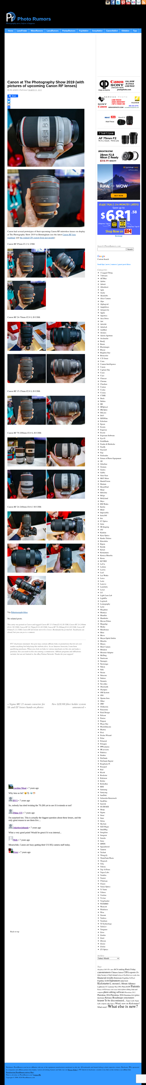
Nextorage (104, 664)
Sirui (102, 818)
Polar (102, 738)
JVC (101, 529)
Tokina (103, 866)
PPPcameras (104, 746)
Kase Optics (104, 535)
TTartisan (104, 881)
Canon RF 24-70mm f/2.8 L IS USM (33, 627)
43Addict (125, 31)
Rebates (108, 997)
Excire (102, 432)
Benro (102, 344)
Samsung (103, 789)
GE (101, 461)
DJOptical (104, 407)
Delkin (103, 401)
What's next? (102, 1007)
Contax (103, 387)
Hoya (102, 501)
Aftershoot (104, 287)
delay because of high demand (107, 975)
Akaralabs (104, 295)
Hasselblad (104, 487)
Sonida (103, 838)
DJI (101, 404)
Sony (102, 841)
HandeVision (105, 481)
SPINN (102, 843)
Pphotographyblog (19, 612)
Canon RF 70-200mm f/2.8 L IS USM (62, 627)
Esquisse (103, 429)
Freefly (103, 447)
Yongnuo (103, 929)
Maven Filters (105, 621)
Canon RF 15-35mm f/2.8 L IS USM (54, 624)
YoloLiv (103, 926)
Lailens (103, 566)
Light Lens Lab (106, 595)
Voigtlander (104, 901)
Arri (101, 321)
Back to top (14, 860)
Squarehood (105, 846)
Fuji (101, 452)
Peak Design (105, 712)
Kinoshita (104, 541)
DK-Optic (104, 409)
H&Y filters (104, 478)
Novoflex (103, 684)
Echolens (103, 421)
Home (10, 31)
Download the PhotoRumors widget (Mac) (20, 1072)
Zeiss (102, 932)
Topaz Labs (104, 872)
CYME (103, 395)
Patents (135, 986)
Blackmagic (105, 347)
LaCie (102, 564)
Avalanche (104, 338)
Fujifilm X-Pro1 (128, 978)
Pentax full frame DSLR (114, 989)
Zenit (102, 938)
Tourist (103, 878)
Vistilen (103, 895)
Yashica (103, 918)
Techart (103, 852)
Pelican (103, 715)
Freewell (103, 449)
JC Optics (104, 521)
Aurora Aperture (106, 335)
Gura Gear (104, 475)
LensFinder (22, 31)
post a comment (29, 632)
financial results (105, 977)
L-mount (114, 983)
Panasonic (104, 709)
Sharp (102, 809)
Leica (102, 578)
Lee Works (104, 575)
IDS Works (104, 504)
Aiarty (102, 292)
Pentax (103, 718)
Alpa (102, 301)
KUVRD (103, 561)
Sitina (102, 821)
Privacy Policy (72, 1070)
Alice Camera (105, 298)
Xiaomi (103, 915)
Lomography (105, 604)
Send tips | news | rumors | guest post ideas (114, 264)
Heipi (102, 489)
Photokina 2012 (130, 992)
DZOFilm (104, 418)
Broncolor (104, 355)
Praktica (103, 752)
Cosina (103, 392)
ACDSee (103, 278)
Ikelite (102, 507)
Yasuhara (103, 921)
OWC (102, 704)
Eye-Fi (102, 438)
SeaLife (103, 803)
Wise (102, 912)
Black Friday (130, 969)
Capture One (105, 369)
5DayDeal (100, 970)
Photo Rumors (34, 19)
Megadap (104, 624)
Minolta (103, 641)
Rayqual (103, 766)
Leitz (102, 581)
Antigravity (104, 310)
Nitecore (103, 675)
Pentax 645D (101, 989)
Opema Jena (105, 698)
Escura (102, 427)
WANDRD (104, 903)
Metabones (104, 629)
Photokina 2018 (129, 995)
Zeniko (103, 935)
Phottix (103, 729)
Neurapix (103, 661)
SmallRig (104, 829)
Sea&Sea (103, 801)
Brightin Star (105, 352)
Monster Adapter (106, 652)
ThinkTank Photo (107, 858)
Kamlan (103, 532)
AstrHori (103, 329)
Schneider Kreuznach (108, 798)
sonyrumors (129, 997)
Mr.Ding (103, 655)
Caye (102, 375)
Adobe (102, 281)
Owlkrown (104, 706)
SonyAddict (97, 31)
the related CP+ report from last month (37, 237)
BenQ (102, 341)
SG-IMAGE (104, 806)
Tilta (102, 863)
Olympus (103, 689)
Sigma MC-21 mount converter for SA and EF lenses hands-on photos (26, 705)
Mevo (102, 635)
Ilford (102, 509)
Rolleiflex (104, 783)
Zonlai (102, 946)
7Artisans (104, 275)
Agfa (102, 290)
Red (101, 769)
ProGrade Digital (106, 761)
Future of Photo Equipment (110, 458)
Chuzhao (103, 384)
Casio (102, 372)
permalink (68, 629)
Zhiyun (103, 941)
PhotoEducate (105, 726)
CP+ (137, 972)
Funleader (104, 455)
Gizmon (103, 467)
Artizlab (103, 324)
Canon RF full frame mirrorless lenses (37, 629)
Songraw (103, 835)
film (138, 975)
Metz (102, 632)
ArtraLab (103, 327)
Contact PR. (37, 1075)
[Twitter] (46, 101)
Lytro (102, 606)
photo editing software (113, 992)
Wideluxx (104, 909)
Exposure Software (107, 435)
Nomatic (103, 681)
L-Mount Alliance (127, 983)
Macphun (104, 609)
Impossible (104, 512)
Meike (102, 626)
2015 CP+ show (109, 970)
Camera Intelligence (108, 364)
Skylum (103, 823)
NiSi (102, 669)
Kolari (102, 549)
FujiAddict (83, 31)
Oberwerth (104, 686)
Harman (103, 484)
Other (102, 701)
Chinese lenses (117, 972)
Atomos (103, 332)
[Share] (46, 107)
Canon (29, 624)
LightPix (103, 598)
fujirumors (114, 980)
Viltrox (103, 892)
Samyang (103, 792)
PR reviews (104, 749)
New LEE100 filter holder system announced (69, 705)
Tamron (103, 849)
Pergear (103, 721)
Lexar (102, 589)
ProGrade (103, 758)
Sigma (102, 812)
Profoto (103, 755)
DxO (102, 415)
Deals (102, 398)
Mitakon (103, 649)
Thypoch (103, 861)
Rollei (102, 781)
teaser (100, 1000)
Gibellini (103, 464)
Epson (102, 424)
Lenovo (103, 584)
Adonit (103, 284)
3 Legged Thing (106, 272)
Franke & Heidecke (107, 444)
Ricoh (102, 772)
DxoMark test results (130, 975)
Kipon (102, 544)
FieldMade (104, 441)
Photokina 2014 (103, 994)
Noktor (103, 678)
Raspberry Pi (105, 763)
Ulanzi (102, 883)
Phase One (104, 724)
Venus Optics (105, 886)
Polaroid (103, 741)
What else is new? (123, 1006)
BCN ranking (119, 969)
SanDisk (103, 795)
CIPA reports (129, 972)
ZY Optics (104, 949)
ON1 (102, 695)
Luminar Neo (113, 986)
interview (124, 980)
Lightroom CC (102, 986)
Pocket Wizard (105, 735)
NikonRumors (37, 31)
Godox (103, 469)
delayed (120, 975)
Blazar (102, 349)
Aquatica (103, 315)
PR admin (14, 90)
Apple (102, 312)
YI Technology (106, 923)
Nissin (102, 672)
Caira (102, 361)
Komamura (104, 552)
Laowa (102, 569)
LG (101, 592)
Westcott (103, 906)
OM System (104, 692)
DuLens (103, 412)
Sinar (102, 815)
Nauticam (104, 658)
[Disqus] (46, 747)
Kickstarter (103, 983)
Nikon (102, 666)
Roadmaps (117, 997)
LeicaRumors (52, 31)
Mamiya (103, 612)
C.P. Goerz (104, 358)
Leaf (102, 572)
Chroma (103, 381)
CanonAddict (112, 31)
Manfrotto (104, 618)
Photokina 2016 (117, 995)
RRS (102, 786)
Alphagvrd (104, 304)
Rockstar (103, 775)
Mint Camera (105, 646)
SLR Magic (104, 826)
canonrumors (104, 972)
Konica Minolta (106, 555)
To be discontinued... (115, 1000)
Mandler (103, 615)
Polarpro (103, 744)
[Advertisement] (46, 57)
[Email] (46, 104)
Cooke (102, 389)
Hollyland (104, 498)
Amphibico (104, 307)
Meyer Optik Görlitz (108, 638)
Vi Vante (103, 889)
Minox (103, 644)
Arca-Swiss (104, 318)
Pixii (102, 732)
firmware (118, 977)
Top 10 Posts (105, 869)
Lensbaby (104, 586)
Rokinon (103, 778)
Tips (135, 31)
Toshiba (103, 875)
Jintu (102, 524)
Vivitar (103, 898)
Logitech (103, 601)
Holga (102, 495)
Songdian (104, 832)
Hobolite (103, 492)
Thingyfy (104, 855)
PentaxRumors (68, 31)
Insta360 (103, 515)
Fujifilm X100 (103, 980)
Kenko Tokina (105, 538)
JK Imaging (104, 527)
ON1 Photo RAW (124, 986)
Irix (101, 518)
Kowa (102, 558)
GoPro (102, 472)
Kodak (102, 546)
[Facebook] (46, 98)
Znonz (102, 943)
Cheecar (103, 378)
